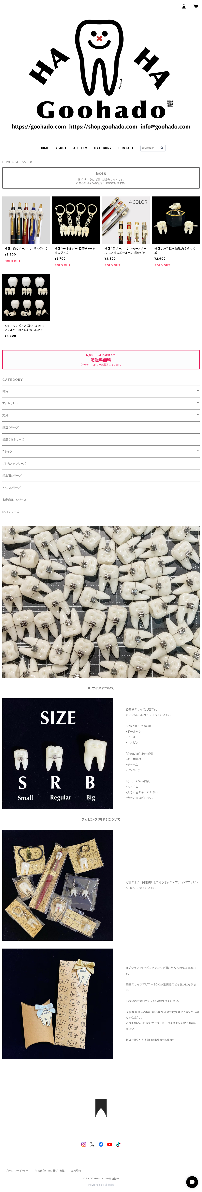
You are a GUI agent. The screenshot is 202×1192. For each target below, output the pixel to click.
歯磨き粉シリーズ (13, 439)
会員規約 (76, 1170)
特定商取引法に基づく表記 (50, 1170)
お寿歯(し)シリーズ (14, 499)
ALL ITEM (80, 148)
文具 (5, 415)
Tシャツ (7, 451)
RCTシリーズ (10, 511)
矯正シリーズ (10, 427)
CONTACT (126, 148)
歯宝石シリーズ (12, 475)
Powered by (96, 1184)
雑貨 (5, 391)
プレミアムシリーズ (14, 463)
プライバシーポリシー (17, 1170)
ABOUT (60, 148)
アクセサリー (10, 403)
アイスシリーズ (11, 487)
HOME (44, 148)
